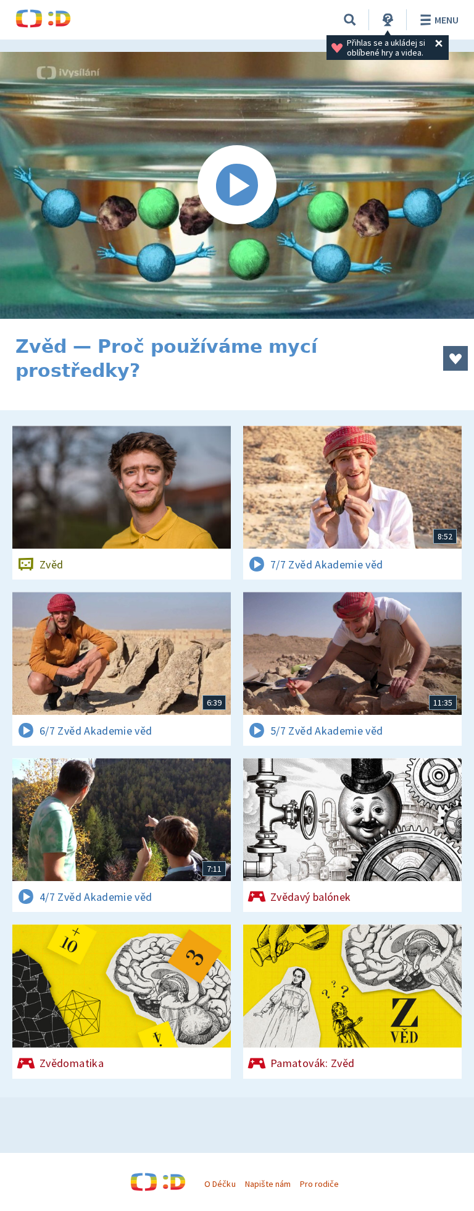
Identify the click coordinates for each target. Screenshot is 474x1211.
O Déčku (219, 1183)
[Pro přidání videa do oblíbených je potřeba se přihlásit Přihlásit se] (455, 358)
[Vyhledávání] (349, 20)
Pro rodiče (319, 1183)
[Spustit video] (237, 185)
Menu (446, 20)
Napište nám (268, 1183)
